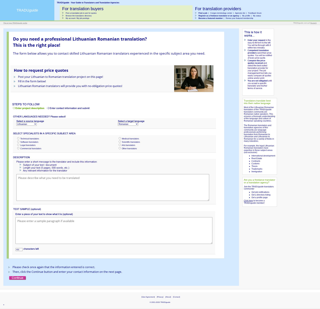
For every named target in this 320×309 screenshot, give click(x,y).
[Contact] (176, 297)
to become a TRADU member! (254, 201)
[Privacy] (160, 297)
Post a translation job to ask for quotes (81, 13)
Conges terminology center (221, 13)
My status (257, 16)
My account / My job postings (77, 18)
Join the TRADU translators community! (259, 187)
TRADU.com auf (305, 23)
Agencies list (240, 13)
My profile (246, 16)
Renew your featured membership (239, 18)
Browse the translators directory (79, 16)
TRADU (27, 10)
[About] (168, 297)
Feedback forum (255, 13)
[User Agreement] (148, 297)
